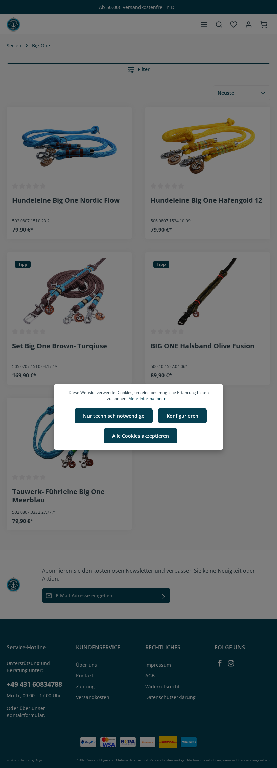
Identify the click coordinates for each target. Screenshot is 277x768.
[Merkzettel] (234, 24)
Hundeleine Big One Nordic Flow (66, 200)
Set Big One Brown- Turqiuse (59, 346)
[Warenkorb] (263, 24)
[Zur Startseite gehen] (13, 24)
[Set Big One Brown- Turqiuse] (69, 291)
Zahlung (85, 686)
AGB (150, 675)
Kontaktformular (25, 715)
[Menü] (204, 24)
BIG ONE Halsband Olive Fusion (202, 346)
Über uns (86, 665)
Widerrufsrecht (162, 686)
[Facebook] (220, 665)
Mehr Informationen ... (149, 398)
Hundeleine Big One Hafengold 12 (206, 200)
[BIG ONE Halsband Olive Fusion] (208, 291)
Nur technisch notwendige (113, 416)
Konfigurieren (182, 416)
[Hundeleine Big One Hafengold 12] (208, 146)
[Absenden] (163, 595)
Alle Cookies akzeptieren (140, 435)
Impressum (158, 665)
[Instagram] (231, 665)
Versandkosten (92, 697)
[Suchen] (219, 24)
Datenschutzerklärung (170, 697)
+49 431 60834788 (34, 684)
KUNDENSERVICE (98, 647)
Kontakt (84, 675)
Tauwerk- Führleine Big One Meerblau (58, 495)
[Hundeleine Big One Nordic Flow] (69, 146)
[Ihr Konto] (248, 24)
